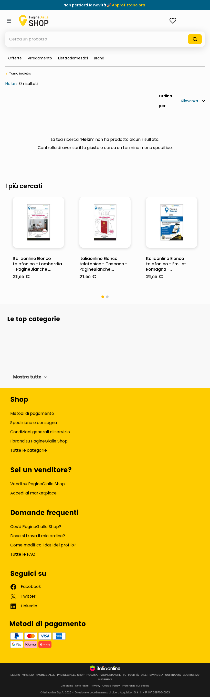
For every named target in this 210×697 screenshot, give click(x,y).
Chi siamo (67, 685)
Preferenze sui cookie (135, 685)
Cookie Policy (111, 685)
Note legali (82, 685)
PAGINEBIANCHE (110, 675)
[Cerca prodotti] (195, 39)
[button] (99, 58)
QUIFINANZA (173, 675)
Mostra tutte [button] (27, 377)
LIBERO (15, 675)
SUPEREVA (105, 679)
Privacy (95, 685)
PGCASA (92, 675)
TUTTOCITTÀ (131, 675)
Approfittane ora (128, 5)
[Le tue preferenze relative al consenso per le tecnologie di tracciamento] (201, 688)
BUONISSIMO (191, 675)
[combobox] (105, 39)
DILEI (144, 675)
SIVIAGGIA (156, 675)
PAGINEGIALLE (45, 675)
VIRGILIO (28, 675)
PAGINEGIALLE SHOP (71, 675)
